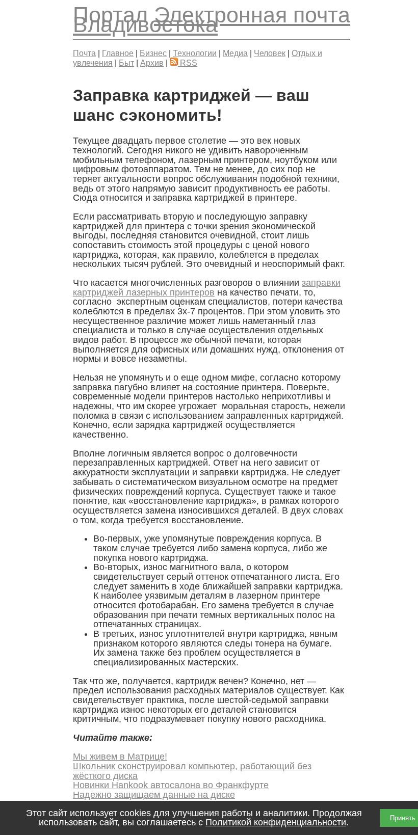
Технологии (195, 53)
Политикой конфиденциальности (275, 822)
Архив (152, 62)
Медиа (235, 53)
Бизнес (153, 53)
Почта (84, 53)
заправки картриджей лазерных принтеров (207, 288)
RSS (187, 62)
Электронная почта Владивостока (211, 20)
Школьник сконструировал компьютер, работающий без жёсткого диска (192, 771)
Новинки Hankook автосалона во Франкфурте (171, 785)
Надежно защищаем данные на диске (154, 795)
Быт (126, 62)
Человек (269, 53)
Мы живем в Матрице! (120, 756)
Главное (118, 53)
